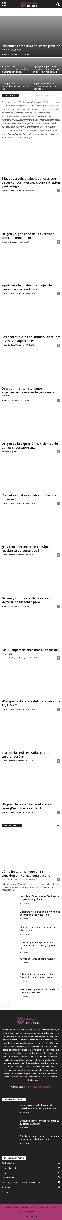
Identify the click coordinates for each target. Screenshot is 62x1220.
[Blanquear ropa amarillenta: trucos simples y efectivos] (9, 994)
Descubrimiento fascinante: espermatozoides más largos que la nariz (28, 392)
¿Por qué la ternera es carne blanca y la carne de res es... (15, 86)
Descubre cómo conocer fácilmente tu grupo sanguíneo (39, 898)
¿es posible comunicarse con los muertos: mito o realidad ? (45, 86)
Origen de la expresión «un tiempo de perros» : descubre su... (30, 446)
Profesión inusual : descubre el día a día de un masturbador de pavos (15, 69)
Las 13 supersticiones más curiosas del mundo (30, 652)
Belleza (24, 12)
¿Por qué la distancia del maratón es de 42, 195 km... (31, 703)
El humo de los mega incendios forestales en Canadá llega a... (37, 976)
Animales (6, 1187)
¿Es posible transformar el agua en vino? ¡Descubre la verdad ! (27, 806)
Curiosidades (35, 12)
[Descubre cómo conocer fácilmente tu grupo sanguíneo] (9, 901)
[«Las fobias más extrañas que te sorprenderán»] (31, 734)
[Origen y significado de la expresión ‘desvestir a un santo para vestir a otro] (31, 579)
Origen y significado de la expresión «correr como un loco (28, 236)
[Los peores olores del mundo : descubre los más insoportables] (31, 318)
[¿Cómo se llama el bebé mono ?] (9, 963)
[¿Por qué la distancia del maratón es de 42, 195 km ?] (31, 682)
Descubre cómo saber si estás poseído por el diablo (31, 48)
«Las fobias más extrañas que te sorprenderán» (25, 755)
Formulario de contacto (25, 1211)
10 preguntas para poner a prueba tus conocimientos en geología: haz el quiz (46, 69)
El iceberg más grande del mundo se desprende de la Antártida (40, 913)
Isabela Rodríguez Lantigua (15, 658)
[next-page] (7, 1005)
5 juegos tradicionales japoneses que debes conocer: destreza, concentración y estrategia (31, 182)
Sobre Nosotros (11, 1208)
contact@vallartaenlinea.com (37, 1087)
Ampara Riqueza (9, 54)
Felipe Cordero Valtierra (13, 190)
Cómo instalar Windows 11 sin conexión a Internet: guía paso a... (26, 874)
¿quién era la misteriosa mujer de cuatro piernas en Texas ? (27, 287)
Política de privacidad (48, 1208)
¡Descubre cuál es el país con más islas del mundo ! (30, 497)
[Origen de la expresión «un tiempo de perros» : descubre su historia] (31, 424)
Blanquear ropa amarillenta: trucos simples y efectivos (39, 991)
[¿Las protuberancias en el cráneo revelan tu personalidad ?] (31, 528)
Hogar (4, 1173)
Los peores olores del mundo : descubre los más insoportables (31, 339)
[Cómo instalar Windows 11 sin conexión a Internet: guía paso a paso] (31, 849)
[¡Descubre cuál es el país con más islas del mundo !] (31, 476)
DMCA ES (43, 1211)
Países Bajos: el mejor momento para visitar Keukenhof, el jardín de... (38, 945)
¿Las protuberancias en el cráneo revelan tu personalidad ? (26, 549)
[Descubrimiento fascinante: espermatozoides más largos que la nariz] (31, 369)
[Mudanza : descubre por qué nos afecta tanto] (9, 932)
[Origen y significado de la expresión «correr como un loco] (31, 215)
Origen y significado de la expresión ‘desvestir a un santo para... (28, 600)
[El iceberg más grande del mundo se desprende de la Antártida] (9, 918)
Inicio (23, 95)
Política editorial (28, 1208)
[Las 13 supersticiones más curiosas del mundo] (31, 630)
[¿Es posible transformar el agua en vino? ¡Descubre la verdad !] (31, 785)
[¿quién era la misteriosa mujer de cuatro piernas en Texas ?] (31, 266)
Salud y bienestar (10, 1168)
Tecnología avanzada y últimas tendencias (21, 1182)
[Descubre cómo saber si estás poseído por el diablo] (31, 36)
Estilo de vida (33, 95)
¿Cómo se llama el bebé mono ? (37, 958)
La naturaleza (8, 1178)
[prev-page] (3, 1005)
